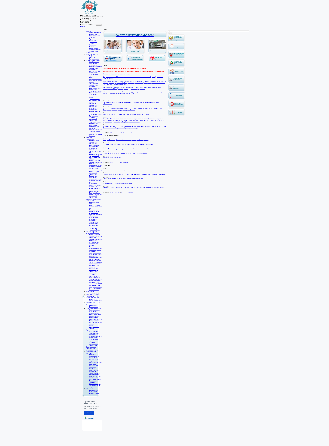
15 (118, 132)
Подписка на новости (92, 350)
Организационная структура (94, 36)
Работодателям (90, 291)
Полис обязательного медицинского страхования (95, 68)
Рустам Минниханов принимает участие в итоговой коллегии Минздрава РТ (125, 149)
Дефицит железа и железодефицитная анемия (116, 74)
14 (116, 132)
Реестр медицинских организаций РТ (95, 315)
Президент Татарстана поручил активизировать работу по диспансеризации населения (128, 144)
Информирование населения (94, 56)
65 (121, 192)
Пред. (111, 132)
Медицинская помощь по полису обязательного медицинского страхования (95, 83)
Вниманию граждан (92, 54)
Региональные (93, 307)
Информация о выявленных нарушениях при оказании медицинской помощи (95, 126)
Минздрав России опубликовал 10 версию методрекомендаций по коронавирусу (126, 140)
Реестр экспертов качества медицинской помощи (95, 322)
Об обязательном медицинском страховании (94, 63)
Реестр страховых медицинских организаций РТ (94, 311)
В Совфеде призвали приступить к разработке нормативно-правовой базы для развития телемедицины (133, 187)
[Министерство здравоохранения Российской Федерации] (176, 41)
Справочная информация (93, 308)
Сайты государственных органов (94, 327)
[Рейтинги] (176, 115)
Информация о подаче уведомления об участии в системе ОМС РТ (95, 157)
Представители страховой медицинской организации (93, 118)
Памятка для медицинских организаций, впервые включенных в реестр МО (95, 179)
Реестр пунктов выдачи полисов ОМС (95, 318)
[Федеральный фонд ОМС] (176, 50)
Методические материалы (93, 366)
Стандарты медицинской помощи (95, 238)
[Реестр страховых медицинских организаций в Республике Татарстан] (176, 76)
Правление (92, 39)
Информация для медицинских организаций (94, 142)
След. (129, 132)
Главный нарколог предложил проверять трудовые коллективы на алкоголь (125, 169)
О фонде (88, 31)
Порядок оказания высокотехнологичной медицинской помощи (95, 112)
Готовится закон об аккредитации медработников (117, 183)
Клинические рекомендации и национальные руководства (94, 243)
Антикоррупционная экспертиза (95, 363)
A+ (97, 24)
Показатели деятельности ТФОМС (93, 42)
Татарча (82, 28)
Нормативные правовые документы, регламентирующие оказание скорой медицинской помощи (95, 166)
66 (123, 192)
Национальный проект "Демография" (95, 299)
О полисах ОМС (94, 293)
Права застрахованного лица (95, 78)
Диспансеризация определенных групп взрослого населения (95, 287)
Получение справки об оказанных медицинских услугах (95, 89)
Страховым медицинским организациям (93, 199)
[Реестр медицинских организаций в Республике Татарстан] (176, 87)
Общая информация (95, 32)
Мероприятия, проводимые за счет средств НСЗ (95, 185)
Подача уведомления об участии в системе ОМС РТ (95, 206)
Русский (82, 26)
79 (126, 192)
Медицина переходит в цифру (112, 157)
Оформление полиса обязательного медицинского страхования (95, 73)
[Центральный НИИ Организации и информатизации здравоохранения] (176, 107)
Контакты (92, 46)
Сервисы (88, 330)
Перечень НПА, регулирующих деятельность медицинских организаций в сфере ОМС (95, 149)
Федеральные (93, 305)
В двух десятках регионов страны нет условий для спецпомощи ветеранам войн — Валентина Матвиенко (134, 174)
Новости (88, 52)
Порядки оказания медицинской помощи (95, 161)
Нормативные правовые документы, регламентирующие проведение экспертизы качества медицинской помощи (95, 250)
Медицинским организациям (90, 138)
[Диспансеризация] (157, 62)
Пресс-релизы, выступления (93, 390)
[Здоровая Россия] (176, 74)
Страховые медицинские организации (93, 105)
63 (118, 192)
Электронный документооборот (94, 190)
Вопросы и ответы (94, 188)
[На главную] (89, 13)
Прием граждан (93, 48)
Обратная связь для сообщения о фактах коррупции (95, 385)
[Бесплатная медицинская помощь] (135, 62)
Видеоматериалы (94, 59)
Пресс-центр (89, 388)
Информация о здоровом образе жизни (93, 295)
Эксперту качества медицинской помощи (92, 232)
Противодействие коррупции (91, 352)
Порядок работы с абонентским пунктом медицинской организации (95, 195)
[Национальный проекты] (113, 61)
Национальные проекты (93, 297)
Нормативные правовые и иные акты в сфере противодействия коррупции (94, 358)
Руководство (93, 34)
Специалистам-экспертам (93, 225)
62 (116, 192)
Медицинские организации (93, 108)
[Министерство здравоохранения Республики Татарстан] (176, 66)
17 (121, 132)
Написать (89, 413)
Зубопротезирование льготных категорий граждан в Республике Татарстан (95, 134)
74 (126, 132)
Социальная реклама (95, 122)
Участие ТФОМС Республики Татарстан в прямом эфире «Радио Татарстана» (126, 114)
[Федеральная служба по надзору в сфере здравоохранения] (176, 58)
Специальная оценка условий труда (95, 50)
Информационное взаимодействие (91, 347)
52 (121, 162)
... (115, 132)
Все (132, 132)
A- (100, 24)
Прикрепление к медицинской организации (94, 173)
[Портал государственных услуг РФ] (176, 99)
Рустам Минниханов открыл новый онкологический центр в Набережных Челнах (127, 153)
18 (123, 132)
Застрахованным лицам (93, 60)
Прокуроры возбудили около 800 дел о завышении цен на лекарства (123, 178)
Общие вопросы (94, 290)
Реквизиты (92, 45)
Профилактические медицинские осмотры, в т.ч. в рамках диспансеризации (95, 96)
